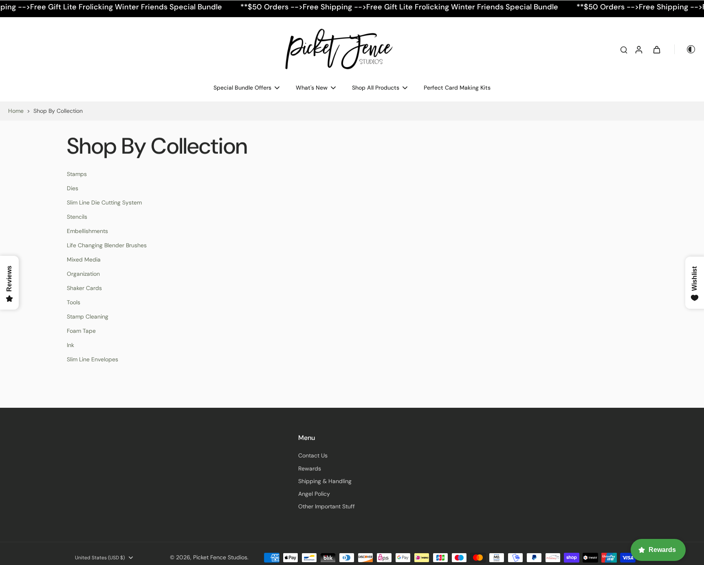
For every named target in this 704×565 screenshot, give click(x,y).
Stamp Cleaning (87, 316)
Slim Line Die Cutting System (104, 202)
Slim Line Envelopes (92, 359)
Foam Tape (81, 330)
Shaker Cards (84, 288)
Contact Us (313, 455)
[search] (624, 49)
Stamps (77, 174)
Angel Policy (314, 493)
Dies (72, 188)
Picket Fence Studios (220, 557)
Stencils (77, 216)
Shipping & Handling (325, 481)
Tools (73, 302)
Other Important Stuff (326, 506)
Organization (83, 273)
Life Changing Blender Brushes (107, 245)
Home (16, 110)
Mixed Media (84, 259)
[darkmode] (685, 49)
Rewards (309, 468)
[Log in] (638, 49)
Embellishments (87, 231)
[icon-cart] (656, 49)
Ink (70, 345)
